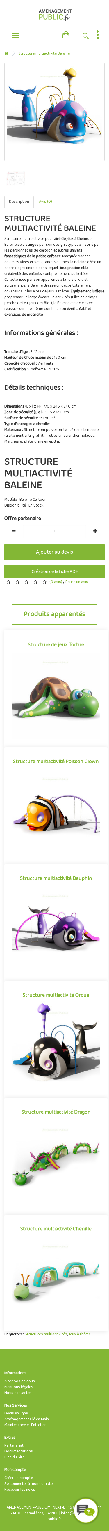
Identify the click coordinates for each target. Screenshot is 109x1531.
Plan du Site (14, 1457)
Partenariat (14, 1445)
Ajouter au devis (54, 552)
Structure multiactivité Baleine (44, 53)
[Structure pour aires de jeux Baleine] (54, 112)
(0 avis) (55, 582)
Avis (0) (45, 201)
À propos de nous (19, 1381)
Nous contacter (17, 1393)
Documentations (18, 1451)
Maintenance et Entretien (25, 1425)
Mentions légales (18, 1387)
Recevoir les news (19, 1489)
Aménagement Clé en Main (26, 1419)
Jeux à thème (80, 1334)
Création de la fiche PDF (54, 571)
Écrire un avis (76, 582)
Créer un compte (18, 1478)
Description (19, 201)
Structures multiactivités (46, 1334)
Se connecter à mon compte (28, 1483)
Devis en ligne (16, 1413)
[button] (65, 33)
